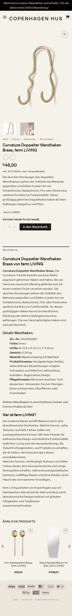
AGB (15, 599)
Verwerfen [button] (55, 7)
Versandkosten (36, 171)
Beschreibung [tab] (10, 249)
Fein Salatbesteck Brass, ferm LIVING (18, 564)
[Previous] (3, 553)
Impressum (26, 599)
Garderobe (30, 139)
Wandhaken (46, 139)
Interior (16, 139)
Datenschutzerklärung (47, 599)
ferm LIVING (32, 264)
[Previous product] (12, 157)
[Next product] (5, 157)
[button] (5, 17)
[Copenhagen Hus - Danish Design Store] (36, 17)
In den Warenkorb (35, 226)
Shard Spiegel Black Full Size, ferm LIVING (53, 564)
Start (5, 139)
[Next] (69, 553)
